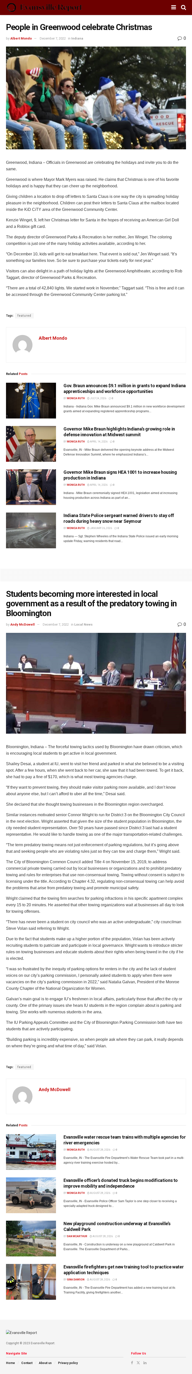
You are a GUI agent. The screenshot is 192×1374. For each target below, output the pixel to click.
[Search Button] (183, 7)
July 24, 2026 (98, 398)
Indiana (77, 38)
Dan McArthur (77, 1236)
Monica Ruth (76, 398)
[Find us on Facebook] (132, 1362)
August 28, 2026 (100, 1149)
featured (24, 315)
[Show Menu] (173, 7)
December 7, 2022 (53, 38)
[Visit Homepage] (44, 8)
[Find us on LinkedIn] (145, 1362)
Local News (83, 624)
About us (45, 1363)
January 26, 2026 (101, 528)
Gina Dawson (75, 1279)
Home (10, 1363)
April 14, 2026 (99, 441)
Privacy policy (68, 1363)
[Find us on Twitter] (138, 1362)
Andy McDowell (22, 624)
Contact (26, 1363)
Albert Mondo (21, 38)
